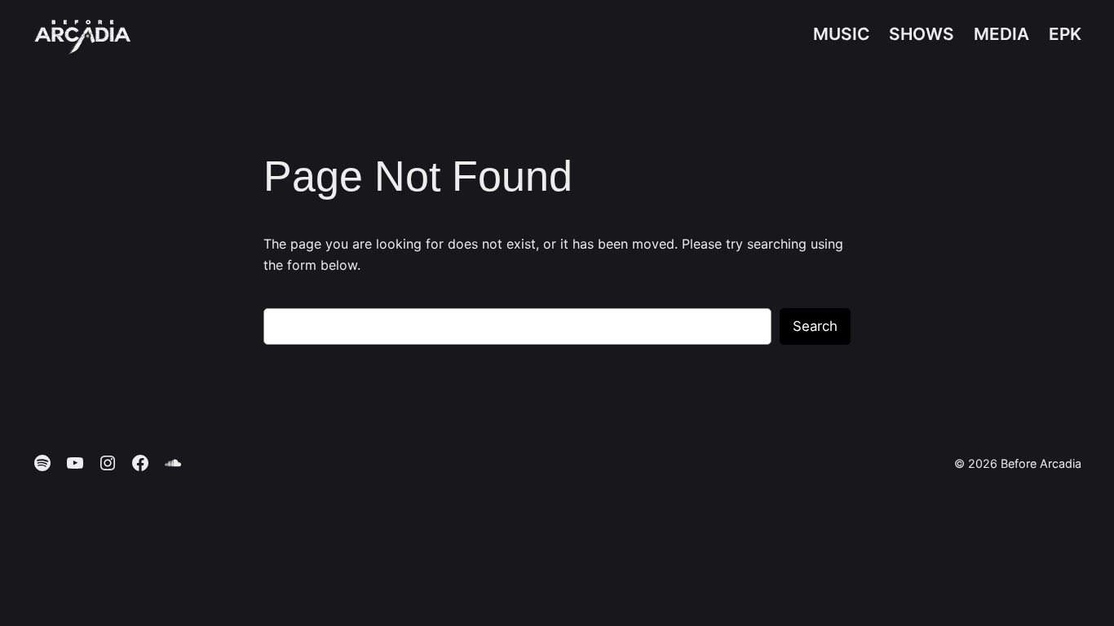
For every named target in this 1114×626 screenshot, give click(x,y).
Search (815, 326)
